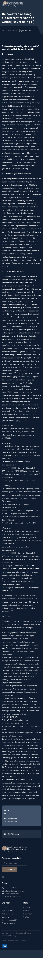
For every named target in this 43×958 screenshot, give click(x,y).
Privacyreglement (8, 923)
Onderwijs (27, 907)
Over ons (26, 910)
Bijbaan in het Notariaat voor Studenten (7, 913)
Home (4, 30)
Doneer (5, 907)
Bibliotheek (27, 914)
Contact (26, 917)
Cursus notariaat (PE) (10, 920)
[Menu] (39, 3)
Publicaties (12, 30)
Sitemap (23, 941)
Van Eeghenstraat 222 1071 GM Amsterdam (13, 895)
